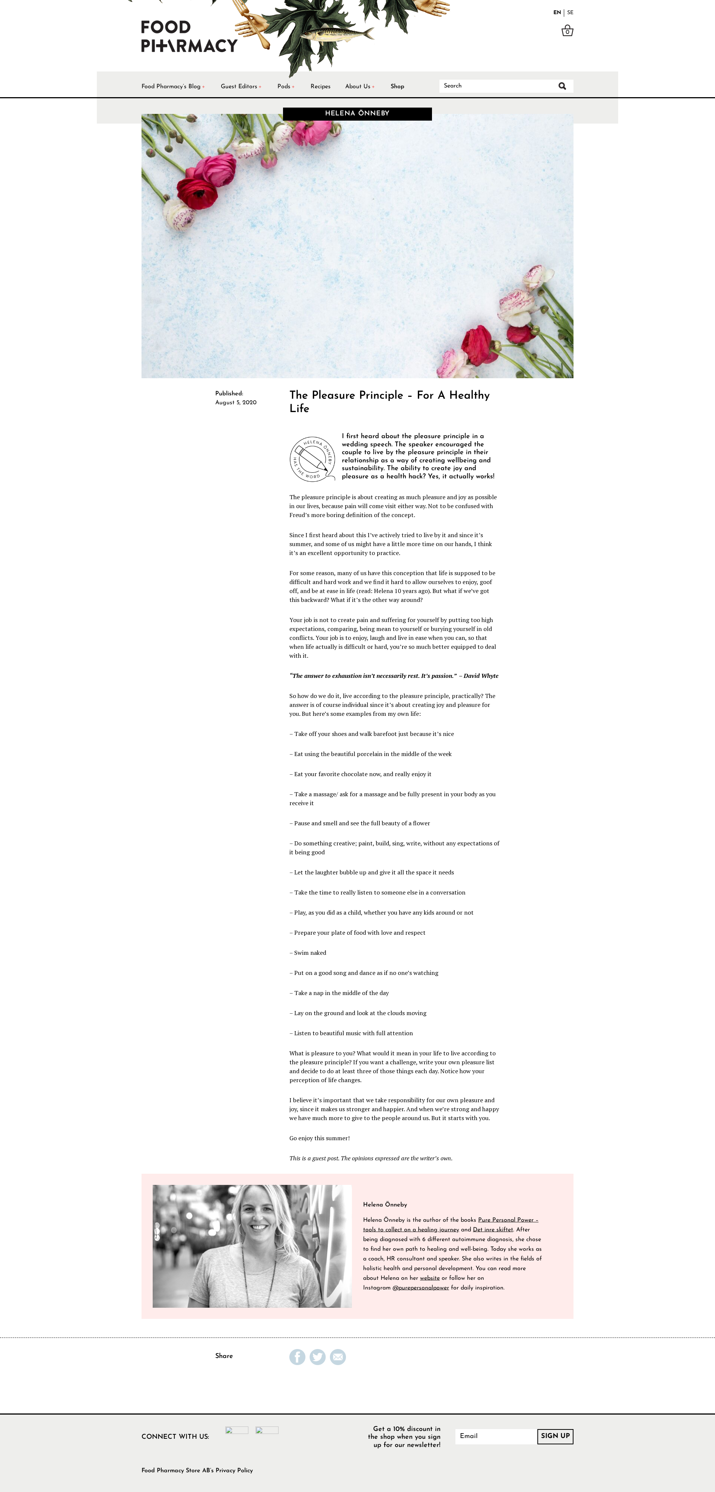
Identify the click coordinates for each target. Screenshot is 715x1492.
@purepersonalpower (421, 1288)
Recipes (321, 87)
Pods (283, 87)
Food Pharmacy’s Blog (171, 87)
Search (562, 86)
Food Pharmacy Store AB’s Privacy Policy (197, 1471)
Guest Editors (239, 87)
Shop (397, 87)
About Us (358, 87)
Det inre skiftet (493, 1230)
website (430, 1278)
